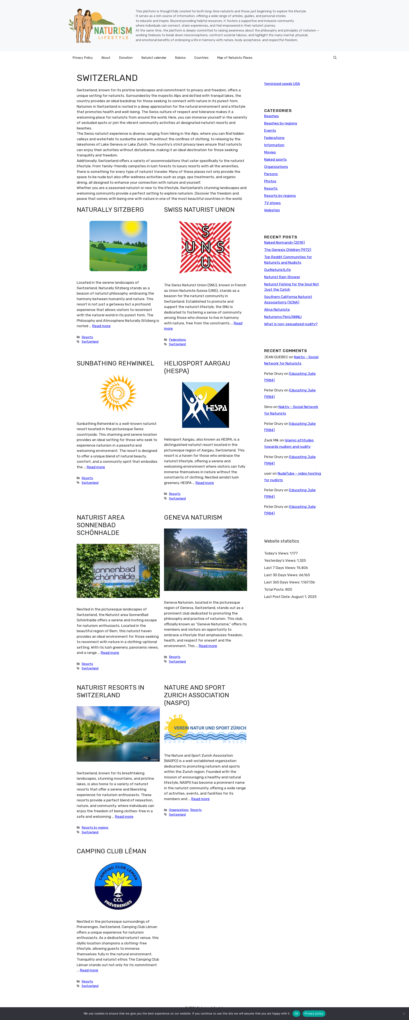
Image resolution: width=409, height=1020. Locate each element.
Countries (201, 58)
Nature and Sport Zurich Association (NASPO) (196, 695)
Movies (270, 152)
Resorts (87, 337)
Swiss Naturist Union (199, 209)
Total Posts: (274, 589)
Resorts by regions (95, 827)
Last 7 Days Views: (280, 568)
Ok (296, 1013)
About (105, 58)
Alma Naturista (277, 309)
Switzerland (90, 342)
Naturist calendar (153, 58)
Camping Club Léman (111, 851)
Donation (126, 58)
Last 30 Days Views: (281, 575)
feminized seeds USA (282, 84)
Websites (272, 210)
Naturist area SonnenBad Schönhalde (100, 525)
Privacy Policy (82, 58)
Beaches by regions (280, 123)
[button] (335, 57)
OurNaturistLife (277, 270)
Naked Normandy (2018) (284, 242)
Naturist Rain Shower (282, 277)
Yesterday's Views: (280, 560)
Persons (271, 174)
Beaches (271, 116)
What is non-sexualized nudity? (291, 324)
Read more (101, 326)
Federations (177, 340)
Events (270, 130)
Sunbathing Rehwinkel (115, 363)
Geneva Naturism (193, 517)
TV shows (272, 203)
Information (274, 145)
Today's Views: (277, 553)
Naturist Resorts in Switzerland (110, 691)
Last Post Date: (277, 597)
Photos (270, 181)
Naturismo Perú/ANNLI (283, 317)
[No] (404, 1013)
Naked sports (275, 159)
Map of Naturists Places (234, 58)
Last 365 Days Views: (282, 582)
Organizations (179, 810)
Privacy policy (314, 1013)
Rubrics (180, 58)
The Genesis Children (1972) (287, 250)
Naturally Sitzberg (110, 209)
